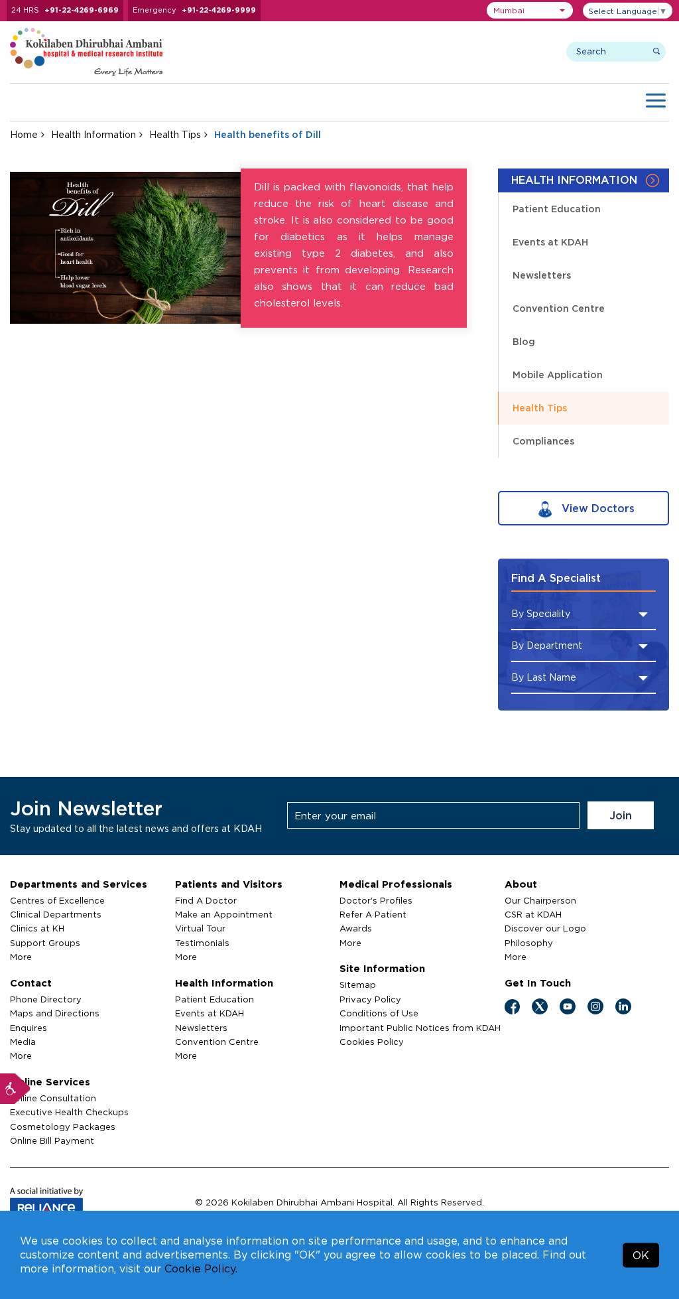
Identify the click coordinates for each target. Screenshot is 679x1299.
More (21, 956)
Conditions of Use (379, 1013)
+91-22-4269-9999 (219, 10)
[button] (530, 10)
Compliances (543, 441)
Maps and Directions (54, 1013)
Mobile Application (558, 374)
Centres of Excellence (57, 900)
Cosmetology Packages (62, 1126)
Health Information (93, 134)
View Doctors (596, 508)
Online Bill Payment (52, 1140)
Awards (356, 928)
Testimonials (202, 942)
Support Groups (45, 942)
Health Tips (175, 134)
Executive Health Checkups (69, 1112)
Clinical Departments (55, 914)
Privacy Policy (370, 999)
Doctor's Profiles (376, 900)
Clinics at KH (37, 928)
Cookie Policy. (200, 1268)
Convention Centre (559, 308)
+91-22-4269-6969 (81, 10)
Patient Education (557, 209)
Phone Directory (46, 999)
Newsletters (542, 275)
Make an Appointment (224, 914)
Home (24, 134)
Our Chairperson (540, 900)
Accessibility (15, 1088)
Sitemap (358, 984)
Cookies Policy (372, 1041)
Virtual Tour (200, 928)
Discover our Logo (545, 928)
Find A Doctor (206, 900)
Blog (524, 341)
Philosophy (529, 942)
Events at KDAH (550, 242)
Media (23, 1041)
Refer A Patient (373, 914)
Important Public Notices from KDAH (420, 1027)
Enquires (28, 1027)
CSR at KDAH (533, 914)
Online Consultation (53, 1098)
